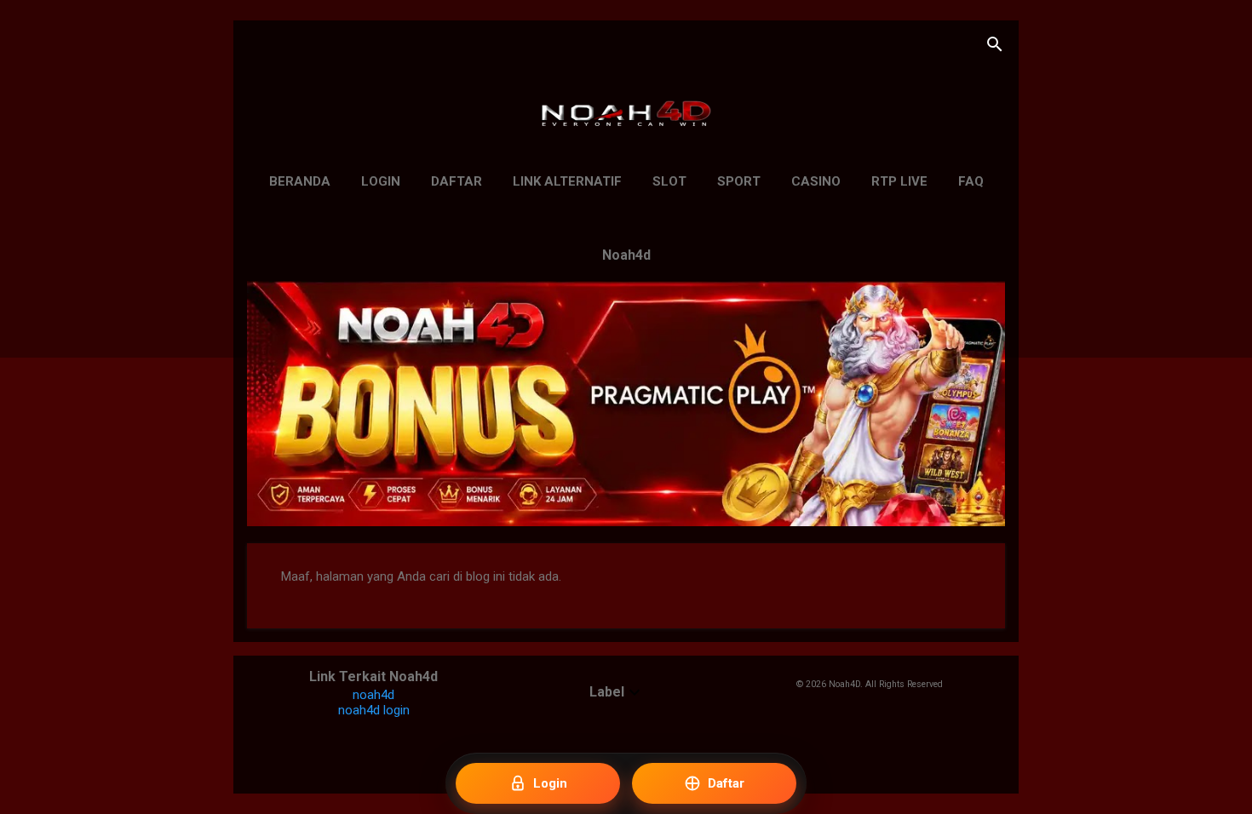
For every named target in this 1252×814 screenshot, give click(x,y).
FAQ (971, 181)
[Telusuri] (995, 46)
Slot (669, 181)
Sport (739, 181)
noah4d (373, 694)
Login (380, 181)
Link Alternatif (567, 181)
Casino (816, 181)
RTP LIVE (899, 181)
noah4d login (374, 710)
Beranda (299, 181)
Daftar (456, 181)
